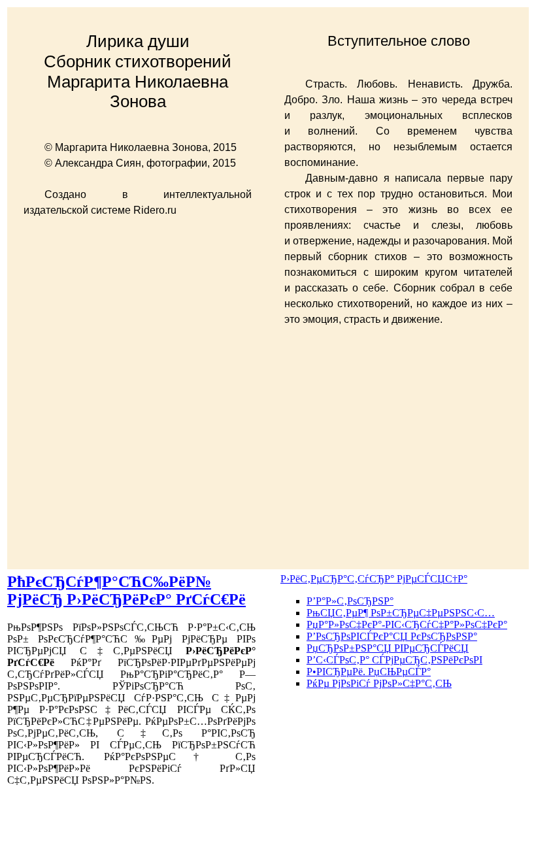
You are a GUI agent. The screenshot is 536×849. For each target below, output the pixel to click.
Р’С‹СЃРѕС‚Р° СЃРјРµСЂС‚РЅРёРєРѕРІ (394, 659)
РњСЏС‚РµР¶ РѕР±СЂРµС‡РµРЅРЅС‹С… (401, 612)
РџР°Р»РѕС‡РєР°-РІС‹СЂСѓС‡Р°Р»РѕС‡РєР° (407, 624)
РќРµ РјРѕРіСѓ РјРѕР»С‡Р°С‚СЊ (379, 683)
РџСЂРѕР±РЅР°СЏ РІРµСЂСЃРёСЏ (388, 648)
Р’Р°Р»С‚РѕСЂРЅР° (350, 601)
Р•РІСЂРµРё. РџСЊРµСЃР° (369, 671)
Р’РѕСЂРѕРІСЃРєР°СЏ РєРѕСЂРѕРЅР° (392, 636)
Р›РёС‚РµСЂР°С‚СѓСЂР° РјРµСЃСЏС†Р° (373, 578)
